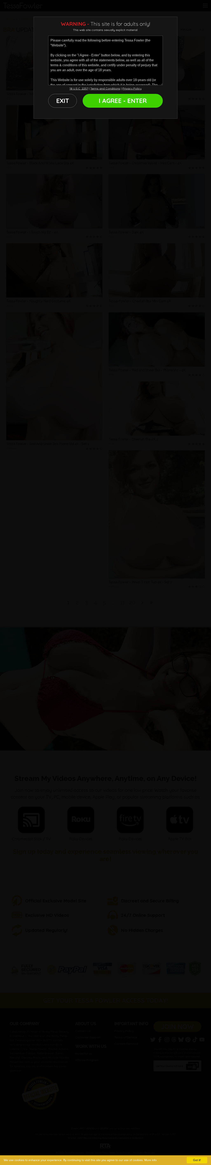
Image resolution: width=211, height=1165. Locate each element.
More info (150, 1160)
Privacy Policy (132, 88)
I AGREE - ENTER (123, 101)
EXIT (62, 101)
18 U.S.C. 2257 (78, 88)
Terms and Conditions (105, 88)
